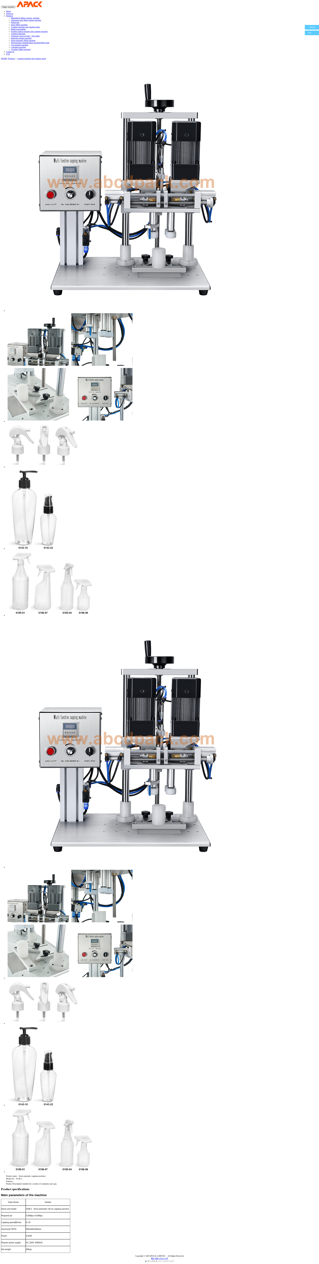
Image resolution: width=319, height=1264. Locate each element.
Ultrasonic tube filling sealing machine (26, 20)
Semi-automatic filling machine (23, 40)
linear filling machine (19, 25)
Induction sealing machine (21, 38)
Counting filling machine (21, 49)
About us (9, 13)
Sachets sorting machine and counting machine (29, 31)
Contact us (10, 52)
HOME (4, 59)
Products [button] (9, 16)
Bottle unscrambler (18, 29)
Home (8, 11)
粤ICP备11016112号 (159, 1259)
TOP (309, 33)
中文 (8, 54)
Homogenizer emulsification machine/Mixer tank (30, 43)
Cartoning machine (18, 47)
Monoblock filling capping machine (25, 18)
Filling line (15, 22)
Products (11, 59)
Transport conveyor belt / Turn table (25, 36)
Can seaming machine (19, 45)
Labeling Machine (18, 34)
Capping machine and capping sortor (25, 27)
